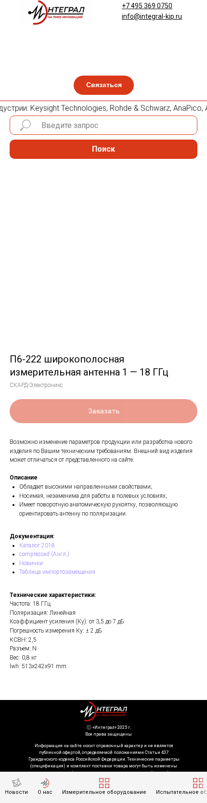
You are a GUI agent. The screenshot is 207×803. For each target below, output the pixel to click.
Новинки (31, 563)
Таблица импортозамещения (57, 572)
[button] (104, 85)
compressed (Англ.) (44, 554)
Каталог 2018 (37, 545)
